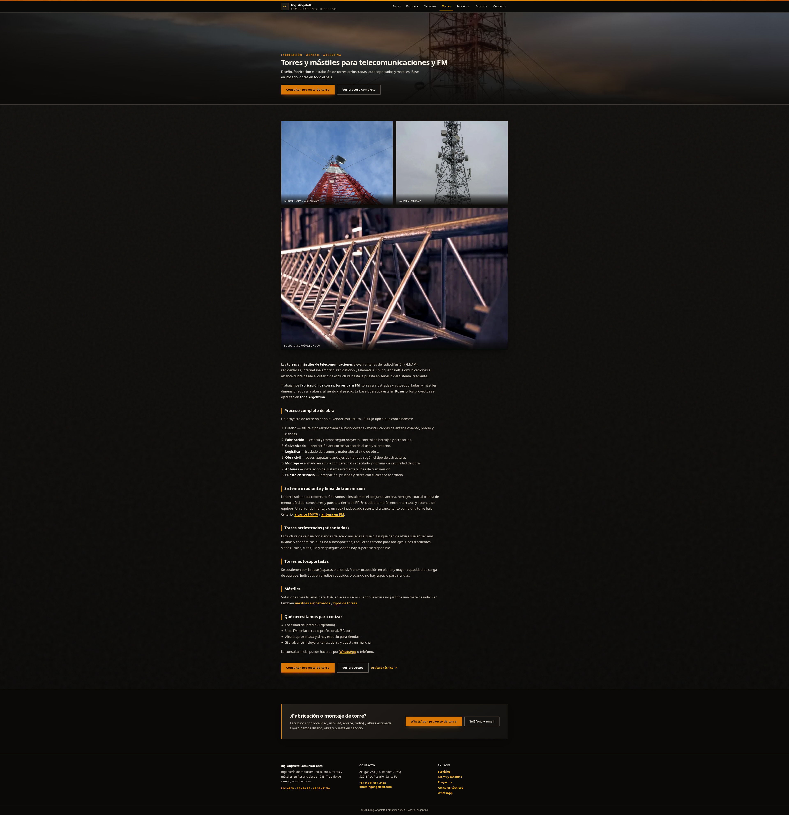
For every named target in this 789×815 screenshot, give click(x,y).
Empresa (412, 6)
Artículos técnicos (450, 788)
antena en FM (332, 514)
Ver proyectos (352, 668)
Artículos (481, 6)
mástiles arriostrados (312, 603)
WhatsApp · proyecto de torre (434, 721)
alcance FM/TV (306, 514)
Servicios (430, 6)
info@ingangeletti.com (375, 787)
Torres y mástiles (450, 777)
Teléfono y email (481, 721)
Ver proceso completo (358, 89)
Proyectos (463, 6)
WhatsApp (347, 651)
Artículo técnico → (384, 668)
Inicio (396, 6)
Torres (446, 6)
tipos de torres (345, 603)
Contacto (499, 6)
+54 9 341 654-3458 (372, 783)
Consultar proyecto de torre (308, 89)
